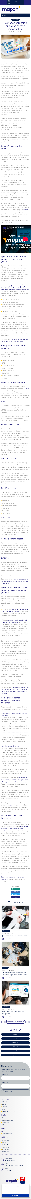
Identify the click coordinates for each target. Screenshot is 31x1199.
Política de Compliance (8, 1111)
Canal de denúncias (7, 1120)
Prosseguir (15, 1195)
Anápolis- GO (5, 1147)
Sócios (4, 1104)
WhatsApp (16, 889)
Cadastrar (8, 1091)
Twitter (15, 894)
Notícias (4, 1131)
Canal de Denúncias (15, 1)
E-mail (15, 897)
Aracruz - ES (5, 1149)
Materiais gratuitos (7, 1133)
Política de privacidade (21, 1192)
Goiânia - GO (5, 1140)
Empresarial (15, 19)
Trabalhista (15, 1046)
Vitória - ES (5, 1142)
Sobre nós (5, 1102)
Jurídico (15, 1055)
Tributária (15, 1051)
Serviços (4, 1106)
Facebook (16, 891)
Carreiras (4, 1118)
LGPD (12, 3)
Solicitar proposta (7, 1125)
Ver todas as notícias (16, 1022)
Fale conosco (5, 1122)
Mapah (11, 805)
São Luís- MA (5, 1145)
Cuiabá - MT (5, 1152)
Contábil (15, 1038)
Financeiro (15, 1034)
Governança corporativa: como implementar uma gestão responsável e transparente (15, 581)
